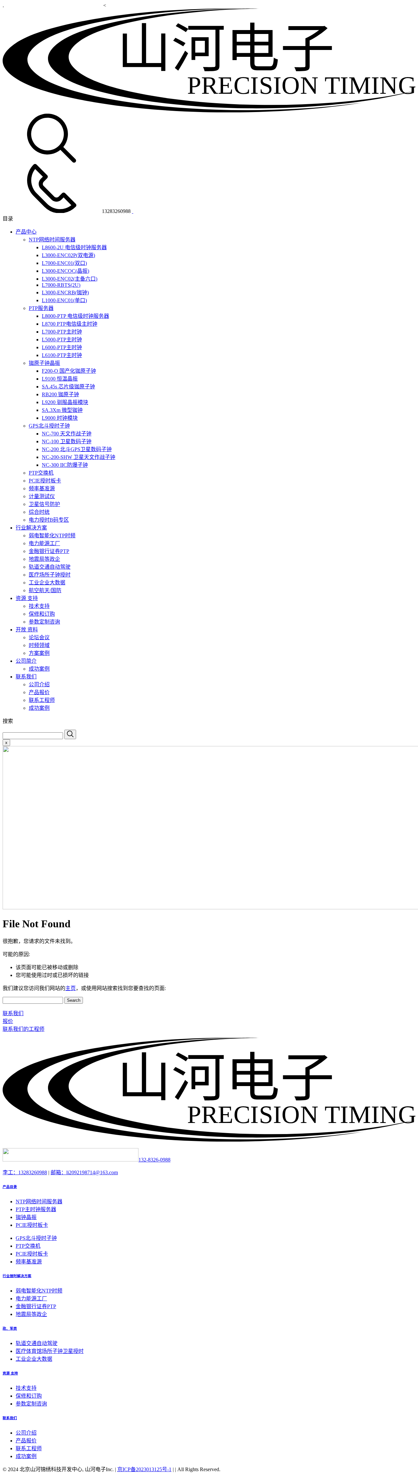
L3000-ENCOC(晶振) (65, 271)
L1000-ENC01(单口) (64, 300)
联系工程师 (42, 700)
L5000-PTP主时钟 (62, 339)
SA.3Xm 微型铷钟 (62, 410)
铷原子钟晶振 (44, 363)
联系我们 (26, 676)
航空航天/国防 (45, 590)
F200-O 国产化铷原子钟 (69, 371)
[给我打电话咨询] (132, 211)
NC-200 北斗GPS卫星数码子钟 (77, 449)
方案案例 (39, 653)
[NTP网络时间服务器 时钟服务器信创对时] (209, 110)
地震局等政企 (44, 559)
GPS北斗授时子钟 (49, 426)
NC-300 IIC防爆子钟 (65, 465)
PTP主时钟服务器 (36, 1209)
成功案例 (39, 669)
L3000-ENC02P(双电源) (68, 255)
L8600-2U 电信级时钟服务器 (74, 247)
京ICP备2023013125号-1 (144, 1469)
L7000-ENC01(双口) (64, 263)
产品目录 (10, 1187)
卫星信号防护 (44, 504)
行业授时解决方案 (17, 1276)
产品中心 (26, 232)
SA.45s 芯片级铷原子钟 (68, 386)
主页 (70, 988)
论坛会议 (39, 637)
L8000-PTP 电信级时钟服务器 (75, 316)
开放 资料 (27, 629)
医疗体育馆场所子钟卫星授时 (50, 1351)
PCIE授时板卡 (45, 480)
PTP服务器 (41, 308)
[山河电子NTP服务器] (209, 1140)
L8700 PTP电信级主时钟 (69, 324)
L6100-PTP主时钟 (62, 355)
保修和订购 (42, 614)
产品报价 (39, 692)
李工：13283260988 (25, 1172)
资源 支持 (27, 598)
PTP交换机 (41, 473)
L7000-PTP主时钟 (62, 331)
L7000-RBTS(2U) (61, 285)
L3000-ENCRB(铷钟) (65, 292)
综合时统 (39, 512)
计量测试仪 (42, 496)
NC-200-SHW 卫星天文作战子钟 (78, 457)
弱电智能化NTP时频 (52, 535)
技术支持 (39, 606)
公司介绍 (39, 684)
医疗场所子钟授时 (50, 574)
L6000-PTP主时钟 (62, 347)
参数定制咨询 (44, 622)
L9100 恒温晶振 (60, 379)
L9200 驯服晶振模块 (65, 402)
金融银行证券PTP (49, 551)
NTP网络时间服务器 (52, 239)
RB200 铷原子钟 (60, 394)
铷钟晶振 (26, 1217)
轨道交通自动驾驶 (50, 567)
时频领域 (39, 645)
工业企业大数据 (47, 582)
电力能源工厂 (44, 543)
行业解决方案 (31, 527)
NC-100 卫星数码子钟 (66, 441)
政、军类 (10, 1328)
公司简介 (26, 661)
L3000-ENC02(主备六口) (69, 279)
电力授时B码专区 (49, 520)
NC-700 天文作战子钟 (66, 433)
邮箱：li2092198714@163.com (84, 1172)
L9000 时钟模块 (60, 418)
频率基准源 (42, 488)
